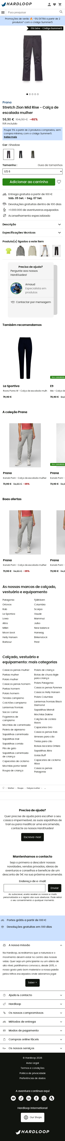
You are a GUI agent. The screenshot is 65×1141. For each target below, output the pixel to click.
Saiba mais (10, 137)
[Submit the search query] (61, 12)
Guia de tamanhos (50, 165)
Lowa (5, 619)
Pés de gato (9, 748)
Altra (5, 623)
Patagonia (8, 600)
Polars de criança (44, 670)
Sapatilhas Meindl (44, 710)
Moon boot (8, 633)
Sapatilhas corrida (12, 744)
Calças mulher (33, 788)
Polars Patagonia (43, 683)
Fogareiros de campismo (10, 719)
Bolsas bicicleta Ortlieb (47, 746)
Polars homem (10, 693)
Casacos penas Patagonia (43, 770)
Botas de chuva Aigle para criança (46, 676)
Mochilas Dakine (43, 714)
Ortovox (7, 604)
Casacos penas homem (16, 684)
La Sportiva (8, 614)
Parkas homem (11, 689)
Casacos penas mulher (15, 670)
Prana (7, 102)
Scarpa (38, 609)
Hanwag (39, 633)
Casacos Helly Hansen (47, 692)
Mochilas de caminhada (16, 725)
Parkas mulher (10, 675)
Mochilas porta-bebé (14, 766)
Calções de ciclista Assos (45, 721)
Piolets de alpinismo (13, 730)
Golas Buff (40, 755)
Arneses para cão (44, 737)
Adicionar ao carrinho (29, 182)
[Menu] (3, 12)
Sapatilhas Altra (43, 751)
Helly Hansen (10, 637)
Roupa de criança (12, 771)
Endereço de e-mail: (32, 881)
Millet (5, 628)
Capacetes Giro (43, 727)
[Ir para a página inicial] (5, 788)
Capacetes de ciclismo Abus (47, 762)
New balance (41, 628)
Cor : (11, 145)
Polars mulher (10, 679)
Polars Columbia (43, 697)
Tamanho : (9, 165)
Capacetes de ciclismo (15, 761)
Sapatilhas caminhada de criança (15, 755)
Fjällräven (39, 600)
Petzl (36, 642)
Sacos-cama (10, 712)
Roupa (20, 788)
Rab (4, 609)
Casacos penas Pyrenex (48, 688)
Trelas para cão (43, 741)
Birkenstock (40, 637)
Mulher (11, 788)
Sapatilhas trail (10, 739)
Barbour (7, 642)
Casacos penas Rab (45, 732)
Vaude (38, 614)
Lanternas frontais (12, 707)
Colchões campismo (14, 703)
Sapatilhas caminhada (15, 734)
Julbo (37, 623)
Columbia (39, 604)
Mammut (39, 619)
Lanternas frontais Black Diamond (48, 703)
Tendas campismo (13, 698)
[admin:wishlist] (59, 182)
